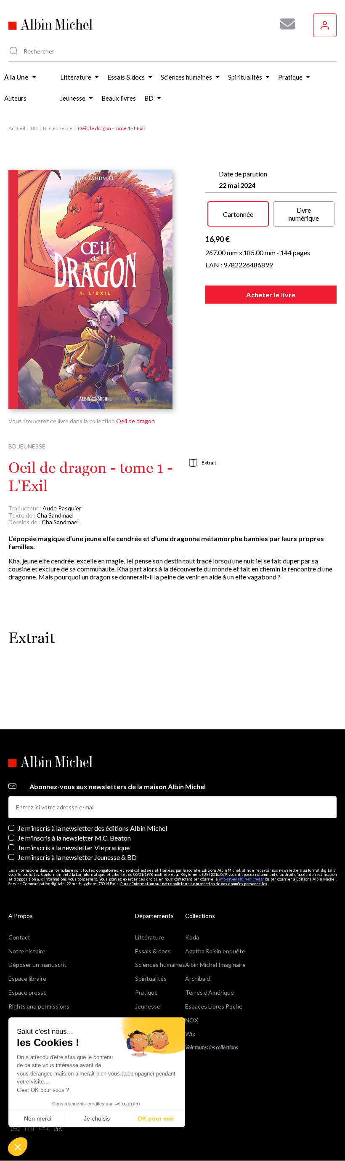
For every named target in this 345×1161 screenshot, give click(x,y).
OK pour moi (156, 1118)
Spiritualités (151, 978)
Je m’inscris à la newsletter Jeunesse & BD (77, 857)
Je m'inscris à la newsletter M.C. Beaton (74, 838)
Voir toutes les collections (211, 1047)
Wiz (190, 1033)
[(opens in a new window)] (15, 1127)
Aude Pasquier (61, 508)
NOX (191, 1020)
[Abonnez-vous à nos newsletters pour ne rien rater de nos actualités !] (284, 24)
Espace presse (27, 992)
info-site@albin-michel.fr (241, 879)
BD (34, 128)
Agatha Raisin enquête (215, 951)
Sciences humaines (160, 964)
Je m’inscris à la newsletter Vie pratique (74, 847)
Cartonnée (238, 214)
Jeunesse (147, 1006)
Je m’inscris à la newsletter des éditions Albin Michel (92, 828)
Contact (19, 937)
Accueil (16, 128)
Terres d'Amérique (209, 992)
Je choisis (97, 1118)
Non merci (37, 1118)
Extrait (209, 462)
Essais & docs (153, 951)
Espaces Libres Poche (213, 1006)
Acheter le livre (270, 295)
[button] (18, 1147)
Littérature (149, 937)
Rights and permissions (38, 1006)
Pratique (146, 992)
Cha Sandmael (55, 515)
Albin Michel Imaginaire (215, 964)
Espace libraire (27, 978)
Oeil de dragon (135, 420)
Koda (192, 937)
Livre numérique (304, 214)
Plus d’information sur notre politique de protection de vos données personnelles (193, 883)
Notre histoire (26, 951)
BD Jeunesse (57, 128)
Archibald (197, 978)
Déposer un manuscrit (37, 964)
